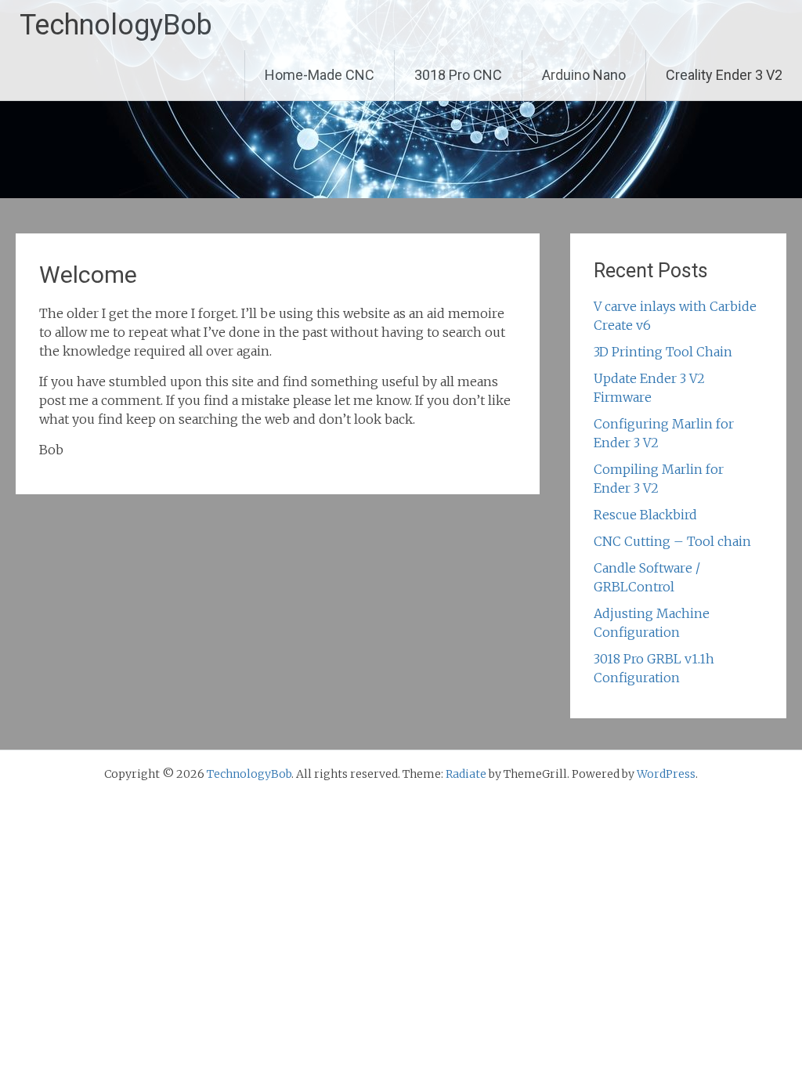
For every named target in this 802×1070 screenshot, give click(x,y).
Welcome (88, 274)
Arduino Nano (584, 75)
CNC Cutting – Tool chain (672, 541)
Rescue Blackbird (645, 514)
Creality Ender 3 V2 (724, 75)
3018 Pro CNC (458, 75)
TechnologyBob (116, 25)
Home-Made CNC (319, 75)
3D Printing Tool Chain (663, 352)
